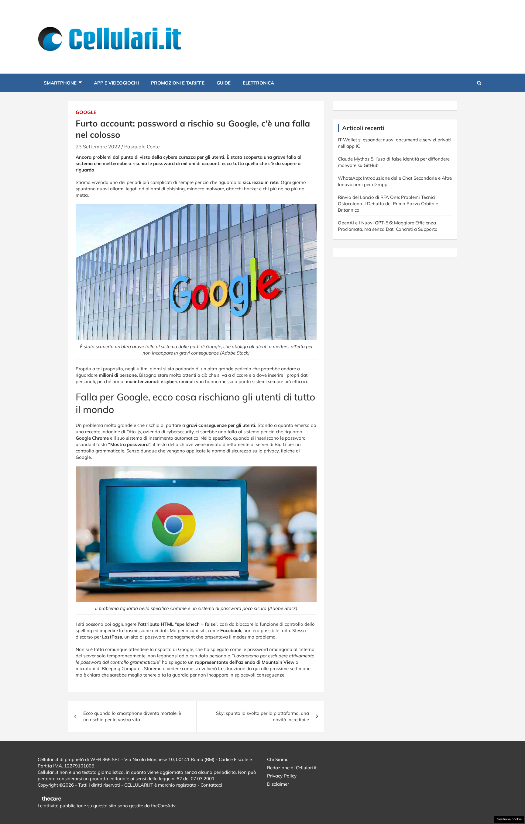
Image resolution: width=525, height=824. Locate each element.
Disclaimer (278, 784)
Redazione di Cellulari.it (292, 767)
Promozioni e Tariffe (177, 83)
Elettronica (258, 83)
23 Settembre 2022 (98, 147)
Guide (224, 83)
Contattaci (211, 785)
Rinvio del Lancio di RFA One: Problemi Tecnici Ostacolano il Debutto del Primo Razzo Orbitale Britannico (388, 203)
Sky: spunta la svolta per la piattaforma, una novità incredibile (262, 716)
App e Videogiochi (116, 83)
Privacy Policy (282, 776)
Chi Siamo (278, 759)
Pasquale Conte (142, 147)
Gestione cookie (509, 819)
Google (86, 112)
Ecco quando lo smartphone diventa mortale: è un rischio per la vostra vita (132, 716)
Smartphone (60, 83)
